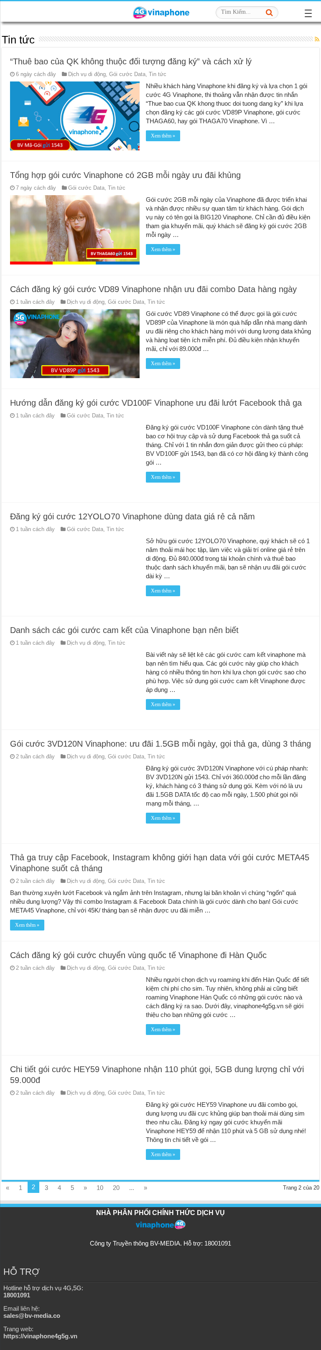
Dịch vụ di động (87, 74)
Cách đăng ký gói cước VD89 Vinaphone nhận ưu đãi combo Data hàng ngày (153, 289)
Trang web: (40, 1332)
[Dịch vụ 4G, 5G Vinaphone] (160, 11)
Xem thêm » (163, 136)
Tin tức (157, 74)
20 (116, 1187)
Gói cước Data (127, 74)
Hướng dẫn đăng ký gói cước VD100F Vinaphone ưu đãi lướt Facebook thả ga (156, 402)
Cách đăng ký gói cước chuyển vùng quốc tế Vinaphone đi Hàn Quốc (138, 955)
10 (100, 1187)
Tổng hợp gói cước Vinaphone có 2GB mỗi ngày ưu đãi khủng (125, 175)
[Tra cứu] (269, 12)
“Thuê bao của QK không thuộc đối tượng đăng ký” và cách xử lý (131, 61)
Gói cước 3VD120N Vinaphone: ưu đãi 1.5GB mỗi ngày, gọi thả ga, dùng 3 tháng (160, 743)
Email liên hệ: (31, 1312)
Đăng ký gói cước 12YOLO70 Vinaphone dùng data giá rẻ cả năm (132, 516)
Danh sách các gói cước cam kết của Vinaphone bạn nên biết (124, 630)
